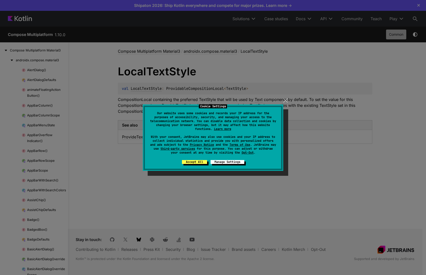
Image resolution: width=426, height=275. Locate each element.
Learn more (222, 129)
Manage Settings (227, 162)
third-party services (177, 149)
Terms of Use (240, 145)
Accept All (194, 162)
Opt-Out (248, 153)
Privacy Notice (202, 145)
